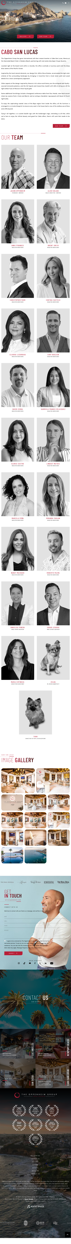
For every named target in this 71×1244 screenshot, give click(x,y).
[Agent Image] (35, 1206)
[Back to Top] (67, 1234)
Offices (35, 1168)
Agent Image (29, 1199)
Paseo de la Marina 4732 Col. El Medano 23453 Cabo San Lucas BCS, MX (44, 1083)
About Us (35, 1171)
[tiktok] (24, 963)
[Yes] (4, 940)
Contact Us (35, 1174)
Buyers (35, 1164)
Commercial (35, 1158)
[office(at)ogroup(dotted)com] (65, 3)
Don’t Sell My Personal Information (55, 1199)
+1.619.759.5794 (10, 1078)
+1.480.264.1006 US (46, 1077)
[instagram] (19, 963)
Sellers (35, 1161)
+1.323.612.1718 (9, 1049)
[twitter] (40, 963)
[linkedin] (45, 963)
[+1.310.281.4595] (63, 3)
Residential (35, 1155)
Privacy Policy (37, 947)
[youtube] (30, 963)
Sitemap (52, 1197)
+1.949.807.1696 (45, 1049)
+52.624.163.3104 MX (47, 1075)
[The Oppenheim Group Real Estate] (18, 3)
